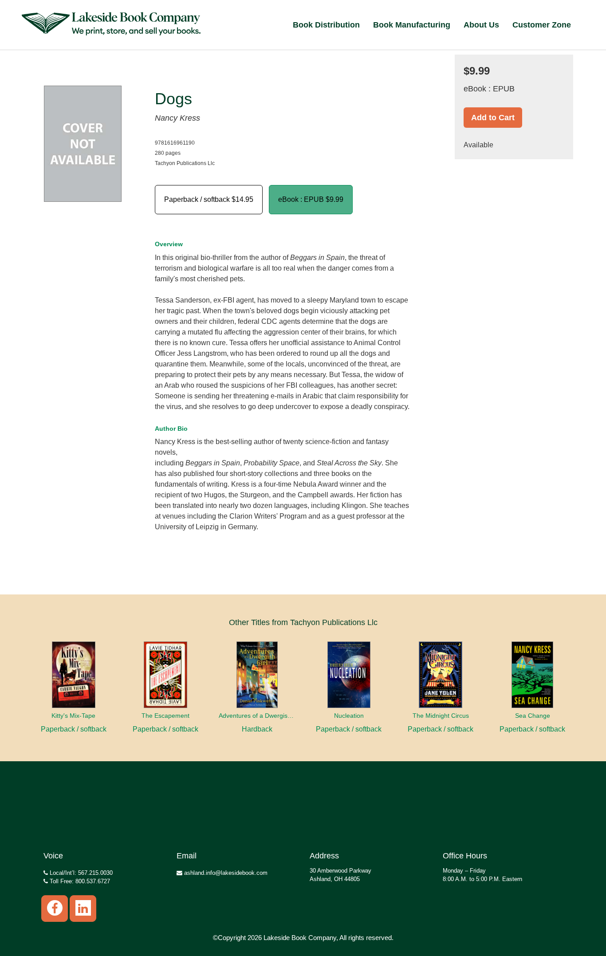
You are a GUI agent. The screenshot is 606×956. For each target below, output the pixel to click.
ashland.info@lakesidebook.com (225, 872)
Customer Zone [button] (541, 24)
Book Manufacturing (411, 24)
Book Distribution (326, 24)
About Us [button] (481, 24)
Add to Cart (493, 117)
